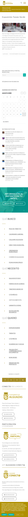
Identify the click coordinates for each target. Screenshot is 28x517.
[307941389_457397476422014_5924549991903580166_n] (14, 27)
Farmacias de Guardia (16, 284)
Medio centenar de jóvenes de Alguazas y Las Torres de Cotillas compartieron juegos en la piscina (15, 154)
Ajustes (17, 514)
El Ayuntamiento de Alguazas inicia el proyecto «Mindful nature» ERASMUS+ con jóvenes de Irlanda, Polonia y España (15, 162)
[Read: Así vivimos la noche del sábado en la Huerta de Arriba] (3, 132)
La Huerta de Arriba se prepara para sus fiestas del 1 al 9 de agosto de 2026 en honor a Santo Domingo (14, 147)
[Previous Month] (22, 93)
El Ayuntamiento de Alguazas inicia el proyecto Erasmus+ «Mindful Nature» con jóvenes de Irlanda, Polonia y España (15, 169)
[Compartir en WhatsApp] (17, 380)
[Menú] (24, 3)
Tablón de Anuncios (16, 289)
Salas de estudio (15, 278)
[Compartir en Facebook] (5, 380)
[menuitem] (20, 3)
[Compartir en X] (11, 380)
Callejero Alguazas (16, 239)
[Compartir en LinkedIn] (23, 380)
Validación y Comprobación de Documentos (15, 351)
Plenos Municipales (16, 262)
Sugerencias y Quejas (16, 344)
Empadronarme (14, 328)
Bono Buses (13, 357)
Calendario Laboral (16, 234)
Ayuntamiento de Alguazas (18, 54)
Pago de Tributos (15, 229)
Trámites (12, 333)
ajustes (3, 512)
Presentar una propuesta (14, 363)
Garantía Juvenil (15, 305)
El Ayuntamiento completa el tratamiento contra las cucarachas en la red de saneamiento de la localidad (15, 177)
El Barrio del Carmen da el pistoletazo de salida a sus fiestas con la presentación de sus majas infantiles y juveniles (15, 139)
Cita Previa (13, 339)
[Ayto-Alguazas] (11, 3)
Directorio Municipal (16, 245)
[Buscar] (20, 3)
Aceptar (4, 514)
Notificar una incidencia (14, 311)
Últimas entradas (6, 8)
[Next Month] (24, 93)
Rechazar (11, 514)
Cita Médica (13, 294)
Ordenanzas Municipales (13, 251)
